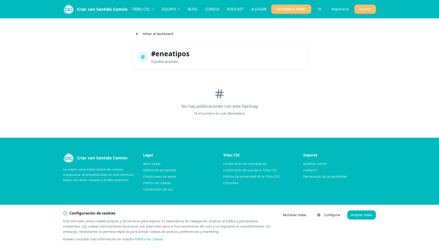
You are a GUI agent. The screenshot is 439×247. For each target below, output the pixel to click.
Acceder (365, 9)
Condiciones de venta (159, 176)
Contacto (310, 170)
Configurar (332, 215)
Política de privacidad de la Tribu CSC (251, 176)
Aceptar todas (361, 215)
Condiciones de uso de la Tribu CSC (250, 170)
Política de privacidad (159, 170)
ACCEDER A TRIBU (291, 9)
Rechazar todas (294, 215)
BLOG (193, 9)
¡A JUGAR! (259, 9)
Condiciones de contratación (245, 163)
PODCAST (235, 9)
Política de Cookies (149, 239)
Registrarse (340, 9)
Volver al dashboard (158, 34)
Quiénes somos (315, 163)
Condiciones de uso (158, 189)
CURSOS (212, 9)
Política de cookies (157, 183)
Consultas (230, 183)
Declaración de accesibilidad (325, 176)
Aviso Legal (151, 163)
